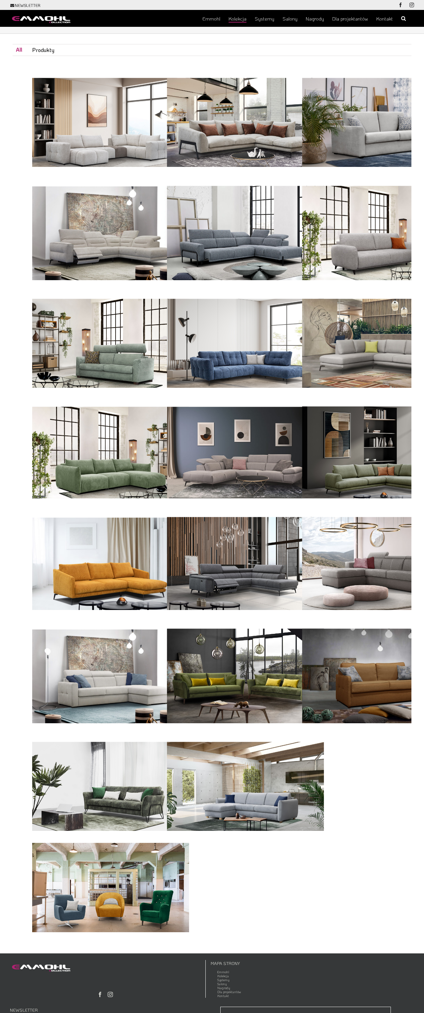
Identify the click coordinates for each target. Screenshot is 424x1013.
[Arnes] (111, 70)
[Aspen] (245, 70)
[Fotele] (111, 835)
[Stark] (111, 734)
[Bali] (111, 178)
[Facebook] (100, 994)
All (19, 49)
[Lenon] (245, 509)
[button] (403, 18)
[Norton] (245, 621)
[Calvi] (111, 291)
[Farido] (111, 399)
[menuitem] (19, 50)
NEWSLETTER (27, 5)
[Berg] (245, 178)
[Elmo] (245, 291)
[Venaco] (245, 734)
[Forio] (245, 399)
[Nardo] (111, 621)
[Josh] (111, 509)
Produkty (43, 49)
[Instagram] (110, 994)
